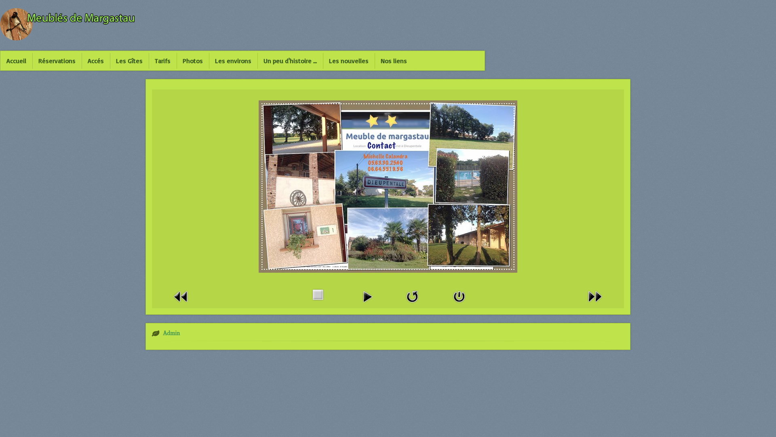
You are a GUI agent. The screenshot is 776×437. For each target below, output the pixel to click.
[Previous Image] (181, 296)
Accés (96, 60)
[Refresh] (412, 296)
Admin (171, 333)
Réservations (57, 60)
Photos (193, 60)
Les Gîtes (129, 60)
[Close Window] (459, 296)
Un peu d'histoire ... (290, 60)
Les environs (233, 60)
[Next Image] (595, 296)
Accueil (16, 60)
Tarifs (163, 60)
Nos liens (394, 60)
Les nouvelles (349, 60)
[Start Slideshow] (367, 296)
